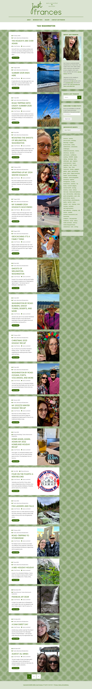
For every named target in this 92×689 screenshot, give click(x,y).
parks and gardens (68, 196)
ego (71, 161)
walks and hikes (67, 222)
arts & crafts (66, 140)
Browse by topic (37, 20)
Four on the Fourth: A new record (22, 475)
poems (73, 198)
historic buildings (72, 175)
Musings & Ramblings (17, 434)
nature (75, 190)
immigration (66, 181)
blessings (65, 142)
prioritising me (75, 200)
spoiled (70, 212)
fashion (65, 167)
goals (64, 173)
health (65, 175)
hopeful (72, 179)
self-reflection (67, 210)
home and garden (73, 177)
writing (76, 226)
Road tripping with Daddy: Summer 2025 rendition (22, 106)
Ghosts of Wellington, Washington (18, 271)
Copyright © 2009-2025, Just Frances (33, 685)
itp (77, 183)
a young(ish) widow (69, 82)
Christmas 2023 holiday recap (19, 341)
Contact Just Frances (58, 20)
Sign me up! (67, 118)
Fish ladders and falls (23, 506)
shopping (74, 210)
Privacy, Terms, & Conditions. (61, 685)
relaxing (74, 204)
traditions (66, 220)
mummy (65, 190)
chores (77, 150)
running (65, 206)
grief (68, 173)
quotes (69, 202)
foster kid (66, 169)
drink (75, 159)
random (65, 204)
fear (70, 167)
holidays (65, 177)
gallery (65, 171)
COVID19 (71, 157)
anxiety (71, 138)
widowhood (66, 226)
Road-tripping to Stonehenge (20, 536)
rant (70, 204)
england (75, 161)
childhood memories (68, 150)
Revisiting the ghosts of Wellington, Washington (22, 140)
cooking (65, 157)
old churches (69, 194)
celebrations (66, 146)
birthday (73, 140)
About (29, 20)
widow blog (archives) (69, 224)
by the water (66, 144)
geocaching (75, 171)
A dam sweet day (20, 624)
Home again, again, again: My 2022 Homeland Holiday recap (21, 443)
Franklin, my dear (20, 597)
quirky (65, 202)
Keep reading (15, 57)
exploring (65, 165)
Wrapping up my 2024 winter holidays (22, 173)
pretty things (67, 200)
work (72, 226)
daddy (75, 157)
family (74, 165)
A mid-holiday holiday (23, 567)
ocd (64, 194)
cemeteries (74, 146)
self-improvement (68, 208)
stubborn (65, 218)
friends (72, 169)
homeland (66, 179)
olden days (77, 194)
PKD (72, 81)
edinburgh (66, 161)
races (73, 202)
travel (71, 220)
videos (75, 220)
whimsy (75, 222)
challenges (66, 148)
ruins (78, 204)
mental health (67, 187)
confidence (73, 155)
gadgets (77, 169)
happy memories (75, 173)
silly (79, 210)
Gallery (47, 20)
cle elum (72, 153)
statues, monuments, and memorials (70, 215)
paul (75, 196)
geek (69, 171)
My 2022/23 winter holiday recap (21, 406)
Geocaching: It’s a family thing (21, 237)
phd (79, 196)
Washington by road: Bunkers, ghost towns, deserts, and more (22, 307)
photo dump (66, 198)
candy (72, 144)
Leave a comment (26, 46)
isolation (73, 183)
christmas (66, 153)
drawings (70, 159)
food (73, 167)
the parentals (73, 218)
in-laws (73, 181)
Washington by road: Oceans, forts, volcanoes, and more (22, 375)
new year (65, 192)
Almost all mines (20, 654)
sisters (65, 212)
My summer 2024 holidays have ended (22, 205)
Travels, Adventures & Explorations (20, 38)
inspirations (66, 183)
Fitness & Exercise (25, 471)
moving (74, 187)
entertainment (67, 163)
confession (66, 155)
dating (65, 159)
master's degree (72, 185)
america (65, 138)
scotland (70, 206)
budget (71, 142)
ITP (76, 81)
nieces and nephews (74, 192)
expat (74, 163)
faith (70, 165)
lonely (65, 185)
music (70, 190)
